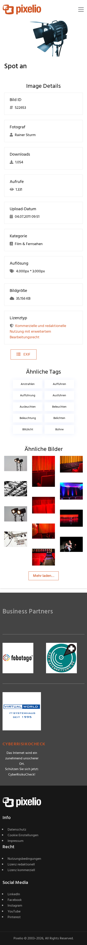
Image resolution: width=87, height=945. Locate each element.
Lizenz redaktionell (21, 864)
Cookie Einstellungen (23, 835)
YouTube (14, 911)
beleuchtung (28, 418)
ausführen (59, 395)
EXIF (26, 354)
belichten (59, 418)
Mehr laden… (43, 576)
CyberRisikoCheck (24, 744)
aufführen (59, 384)
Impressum (15, 841)
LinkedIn (14, 894)
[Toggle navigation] (80, 9)
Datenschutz (17, 829)
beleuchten (59, 406)
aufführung (27, 395)
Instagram (15, 905)
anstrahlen (28, 384)
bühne (59, 429)
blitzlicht (27, 429)
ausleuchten (28, 406)
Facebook (15, 900)
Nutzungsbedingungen (24, 858)
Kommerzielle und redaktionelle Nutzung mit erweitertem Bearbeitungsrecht (38, 331)
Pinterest (14, 917)
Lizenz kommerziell (21, 870)
